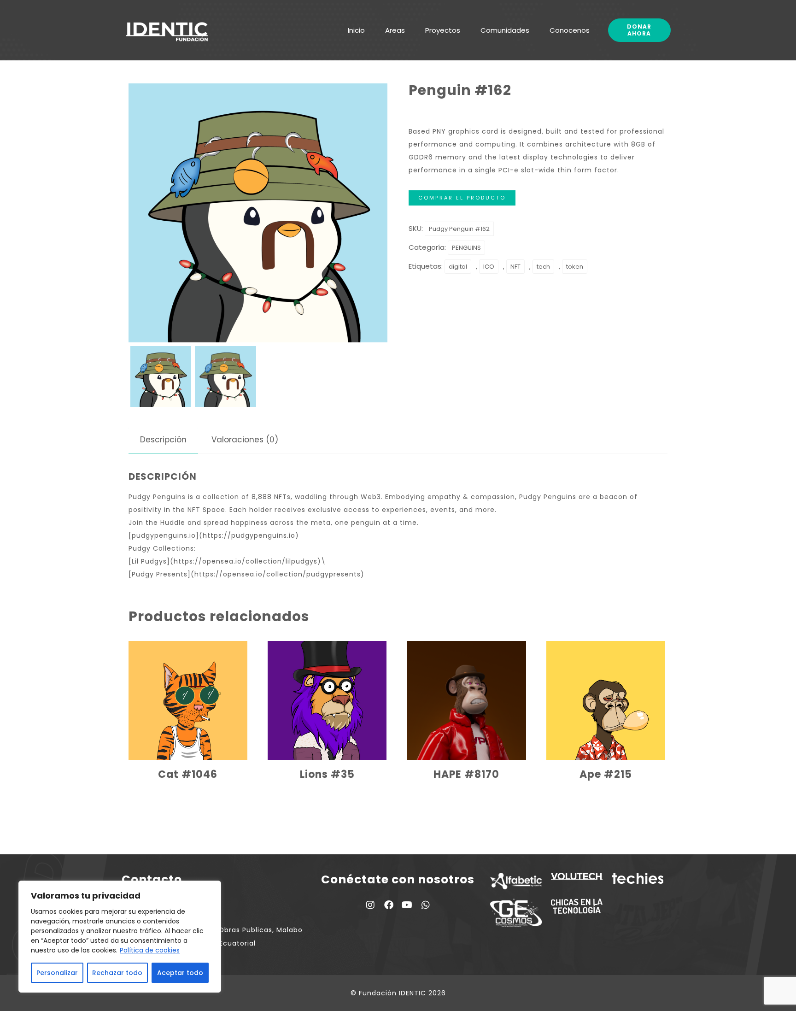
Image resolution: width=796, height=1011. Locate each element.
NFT (515, 266)
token (574, 266)
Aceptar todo (180, 972)
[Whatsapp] (425, 905)
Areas (395, 30)
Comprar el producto (462, 197)
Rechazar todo (117, 972)
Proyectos (442, 30)
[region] (119, 937)
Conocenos (570, 30)
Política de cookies (150, 950)
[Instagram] (370, 905)
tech (543, 266)
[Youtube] (407, 905)
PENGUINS (466, 247)
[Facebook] (389, 905)
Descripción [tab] (163, 439)
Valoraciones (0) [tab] (244, 439)
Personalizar (57, 972)
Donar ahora (639, 30)
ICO (488, 266)
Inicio (356, 30)
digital (458, 266)
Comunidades (504, 30)
